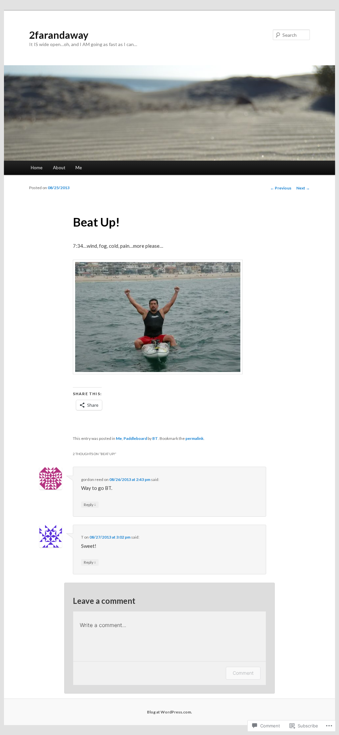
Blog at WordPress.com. (169, 711)
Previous (280, 187)
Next (303, 187)
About (59, 167)
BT (155, 438)
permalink (194, 438)
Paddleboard (135, 438)
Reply (90, 504)
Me (78, 167)
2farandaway (58, 35)
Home (36, 167)
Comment (243, 673)
